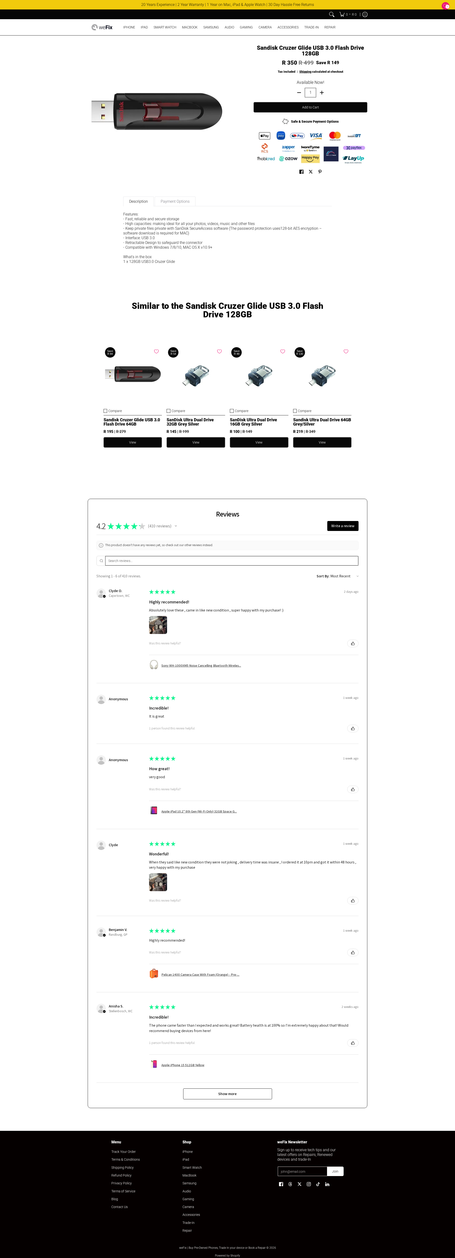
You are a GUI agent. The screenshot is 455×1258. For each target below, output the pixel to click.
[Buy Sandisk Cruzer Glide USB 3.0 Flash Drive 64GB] (133, 375)
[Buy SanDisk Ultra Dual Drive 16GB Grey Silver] (259, 375)
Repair (187, 1230)
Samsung (189, 1183)
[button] (301, 171)
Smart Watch (192, 1167)
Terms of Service (123, 1191)
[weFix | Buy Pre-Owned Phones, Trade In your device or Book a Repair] (102, 27)
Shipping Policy (122, 1167)
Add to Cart (310, 107)
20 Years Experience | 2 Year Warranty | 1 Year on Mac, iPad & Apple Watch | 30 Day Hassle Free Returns (227, 4)
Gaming (188, 1199)
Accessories (191, 1215)
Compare (115, 411)
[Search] (332, 14)
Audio (186, 1191)
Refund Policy (121, 1175)
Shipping (305, 71)
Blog (114, 1199)
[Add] (322, 92)
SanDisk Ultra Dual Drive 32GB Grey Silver (190, 422)
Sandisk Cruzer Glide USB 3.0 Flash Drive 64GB (132, 422)
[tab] (138, 201)
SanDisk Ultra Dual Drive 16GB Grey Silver (253, 422)
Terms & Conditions (125, 1159)
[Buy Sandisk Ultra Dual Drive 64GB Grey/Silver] (322, 375)
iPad (185, 1159)
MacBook (189, 1175)
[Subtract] (299, 92)
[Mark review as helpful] (353, 643)
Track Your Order (123, 1152)
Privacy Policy (121, 1183)
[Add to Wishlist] (156, 351)
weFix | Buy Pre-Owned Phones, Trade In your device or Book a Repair (222, 1247)
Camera (188, 1207)
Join (335, 1171)
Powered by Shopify (227, 1255)
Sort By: (323, 576)
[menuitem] (348, 14)
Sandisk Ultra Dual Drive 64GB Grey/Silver (322, 422)
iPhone (187, 1152)
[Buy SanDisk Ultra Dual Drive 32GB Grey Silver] (196, 375)
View (132, 442)
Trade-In (188, 1223)
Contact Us (119, 1207)
